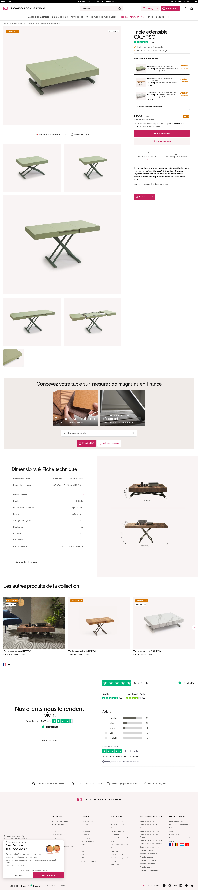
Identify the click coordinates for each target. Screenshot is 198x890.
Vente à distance (117, 824)
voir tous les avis (49, 740)
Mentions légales (176, 821)
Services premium (118, 848)
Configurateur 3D (118, 854)
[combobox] (101, 8)
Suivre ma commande (90, 861)
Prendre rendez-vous (119, 828)
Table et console (17, 23)
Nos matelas (86, 828)
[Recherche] (119, 8)
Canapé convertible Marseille (151, 840)
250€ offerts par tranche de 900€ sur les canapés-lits (99, 1)
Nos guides (85, 831)
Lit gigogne (56, 838)
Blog (150, 16)
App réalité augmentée (120, 858)
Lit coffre (55, 831)
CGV (171, 831)
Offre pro (84, 851)
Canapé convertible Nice (149, 847)
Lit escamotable (58, 828)
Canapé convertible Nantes (151, 844)
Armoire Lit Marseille (148, 860)
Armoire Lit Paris (146, 850)
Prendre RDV (172, 8)
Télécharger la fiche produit (25, 562)
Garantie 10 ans (117, 834)
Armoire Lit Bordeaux (148, 854)
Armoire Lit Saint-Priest (149, 870)
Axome (62, 885)
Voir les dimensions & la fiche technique (151, 184)
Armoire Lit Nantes (147, 864)
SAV (112, 841)
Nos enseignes (87, 821)
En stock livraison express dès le (160, 125)
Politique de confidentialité (179, 824)
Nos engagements (88, 838)
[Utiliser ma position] (133, 433)
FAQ (83, 844)
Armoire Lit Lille (146, 867)
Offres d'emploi (87, 858)
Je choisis (18, 875)
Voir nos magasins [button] (111, 443)
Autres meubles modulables (101, 16)
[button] (38, 16)
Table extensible (31, 23)
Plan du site (174, 834)
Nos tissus (85, 824)
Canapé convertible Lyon (150, 831)
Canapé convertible (38, 16)
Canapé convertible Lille (149, 828)
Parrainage (115, 864)
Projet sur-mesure (118, 851)
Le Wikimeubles (87, 841)
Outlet (113, 861)
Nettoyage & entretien (119, 844)
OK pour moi (48, 875)
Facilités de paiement (119, 838)
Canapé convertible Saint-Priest (150, 835)
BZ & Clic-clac (60, 16)
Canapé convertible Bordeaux (151, 824)
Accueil (5, 23)
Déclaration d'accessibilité (179, 838)
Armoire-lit (77, 16)
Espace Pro (6, 1)
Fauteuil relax (57, 841)
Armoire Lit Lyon (146, 857)
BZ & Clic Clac (58, 824)
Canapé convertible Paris (150, 821)
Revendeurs (86, 848)
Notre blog (85, 834)
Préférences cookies (177, 828)
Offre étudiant (87, 854)
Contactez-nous (117, 821)
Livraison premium (118, 831)
